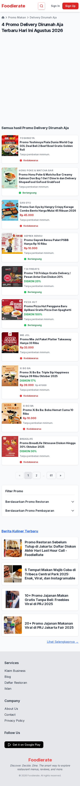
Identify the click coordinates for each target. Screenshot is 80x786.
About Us (11, 709)
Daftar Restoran (15, 682)
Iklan (7, 688)
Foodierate (13, 6)
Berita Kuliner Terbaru (19, 531)
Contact (9, 714)
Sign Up (70, 5)
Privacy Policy (14, 720)
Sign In (55, 5)
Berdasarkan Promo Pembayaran (29, 510)
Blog (7, 677)
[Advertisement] (40, 79)
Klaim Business (14, 671)
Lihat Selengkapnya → (63, 642)
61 (51, 475)
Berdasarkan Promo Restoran (27, 502)
